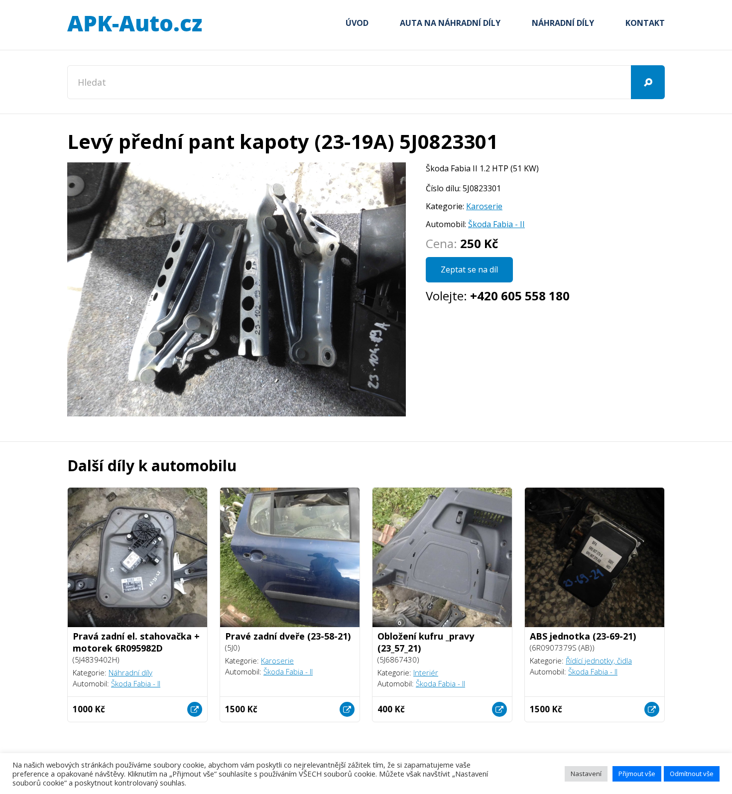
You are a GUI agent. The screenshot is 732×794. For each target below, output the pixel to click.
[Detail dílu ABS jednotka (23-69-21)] (651, 709)
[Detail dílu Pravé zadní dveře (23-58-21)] (347, 709)
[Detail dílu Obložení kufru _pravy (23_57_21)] (499, 709)
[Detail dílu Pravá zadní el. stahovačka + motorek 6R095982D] (194, 709)
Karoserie (484, 206)
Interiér (425, 672)
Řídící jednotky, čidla (599, 660)
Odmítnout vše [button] (692, 773)
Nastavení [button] (586, 773)
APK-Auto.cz (134, 23)
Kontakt (645, 22)
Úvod (357, 22)
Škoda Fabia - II (496, 224)
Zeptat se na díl (469, 269)
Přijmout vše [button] (636, 773)
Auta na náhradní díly (450, 22)
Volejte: (498, 295)
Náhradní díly (563, 22)
